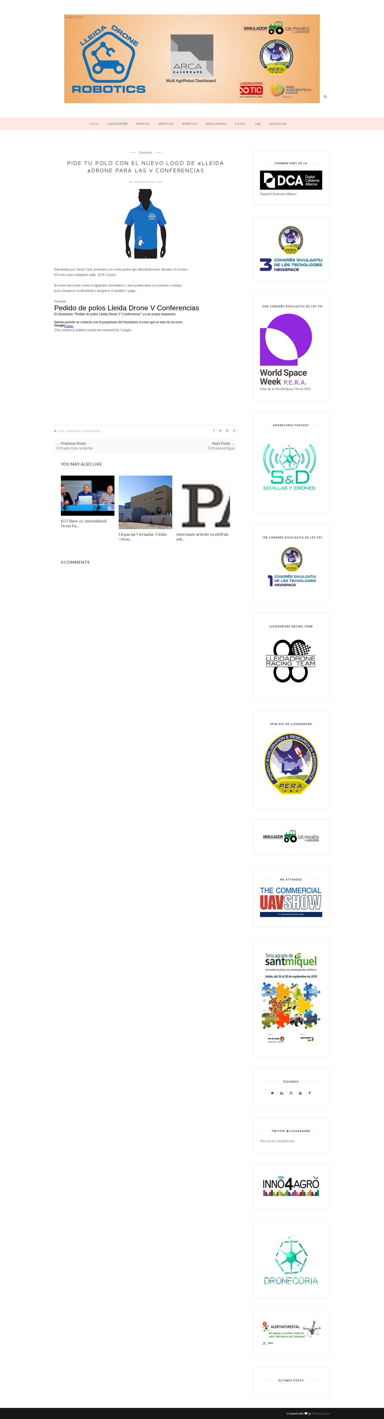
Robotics (189, 123)
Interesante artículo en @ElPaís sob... (202, 536)
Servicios (166, 123)
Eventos (143, 123)
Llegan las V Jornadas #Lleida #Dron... (142, 536)
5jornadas (145, 152)
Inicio (94, 123)
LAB (258, 123)
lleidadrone (91, 431)
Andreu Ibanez (144, 181)
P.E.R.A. (240, 123)
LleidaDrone (118, 123)
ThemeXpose (321, 1413)
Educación (277, 123)
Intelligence (216, 123)
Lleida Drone (73, 17)
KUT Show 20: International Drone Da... (83, 523)
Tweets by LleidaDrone (277, 1141)
